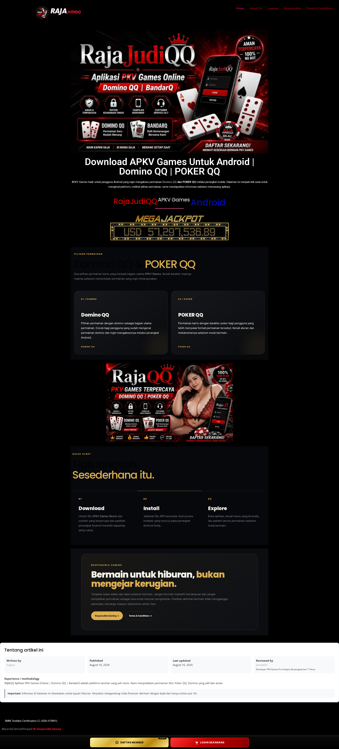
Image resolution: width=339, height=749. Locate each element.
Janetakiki (262, 665)
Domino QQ (169, 182)
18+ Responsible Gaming (46, 729)
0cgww (11, 665)
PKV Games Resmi (105, 516)
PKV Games (153, 274)
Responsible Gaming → (107, 615)
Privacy (26, 729)
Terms (17, 729)
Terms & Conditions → (140, 615)
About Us (7, 729)
